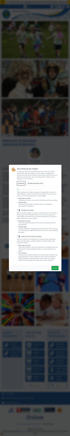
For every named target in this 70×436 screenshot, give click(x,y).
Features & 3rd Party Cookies (31, 236)
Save (56, 268)
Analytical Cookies (27, 210)
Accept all (21, 183)
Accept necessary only (35, 183)
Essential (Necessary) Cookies (31, 189)
